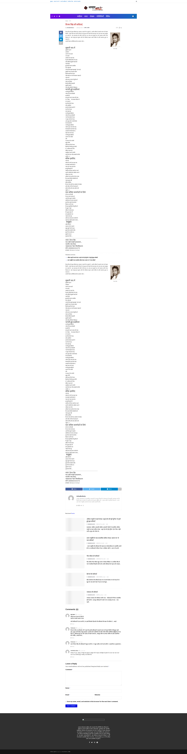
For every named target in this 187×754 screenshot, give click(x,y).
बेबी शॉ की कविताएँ (92, 574)
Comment (69, 669)
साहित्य (79, 16)
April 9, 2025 (100, 594)
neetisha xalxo (74, 650)
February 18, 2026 (101, 558)
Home (66, 20)
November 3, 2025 (101, 576)
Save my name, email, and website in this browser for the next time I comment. (92, 701)
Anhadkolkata (70, 27)
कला (86, 16)
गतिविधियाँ (100, 16)
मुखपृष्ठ (51, 1)
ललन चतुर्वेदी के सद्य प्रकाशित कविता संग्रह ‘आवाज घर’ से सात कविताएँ (81, 260)
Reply (73, 623)
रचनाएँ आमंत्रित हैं (63, 1)
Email (67, 695)
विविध (108, 16)
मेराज (69, 751)
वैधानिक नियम (70, 1)
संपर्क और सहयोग (77, 1)
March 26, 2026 (100, 543)
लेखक (92, 16)
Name (67, 688)
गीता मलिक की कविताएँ (93, 556)
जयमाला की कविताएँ (92, 592)
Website (97, 695)
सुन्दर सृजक (73, 614)
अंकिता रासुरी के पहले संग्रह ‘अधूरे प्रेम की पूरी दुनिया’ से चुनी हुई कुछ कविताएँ (83, 257)
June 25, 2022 (79, 27)
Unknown (73, 628)
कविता (70, 20)
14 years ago (79, 614)
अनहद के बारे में (56, 1)
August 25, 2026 (100, 524)
